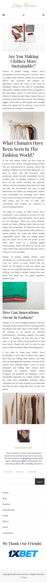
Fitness (6, 521)
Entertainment (9, 510)
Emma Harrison (22, 574)
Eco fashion (8, 472)
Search (40, 481)
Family (5, 515)
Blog (4, 498)
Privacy (24, 577)
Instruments (8, 533)
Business (6, 504)
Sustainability (32, 472)
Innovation (20, 472)
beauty (6, 492)
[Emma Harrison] (23, 5)
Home (5, 527)
